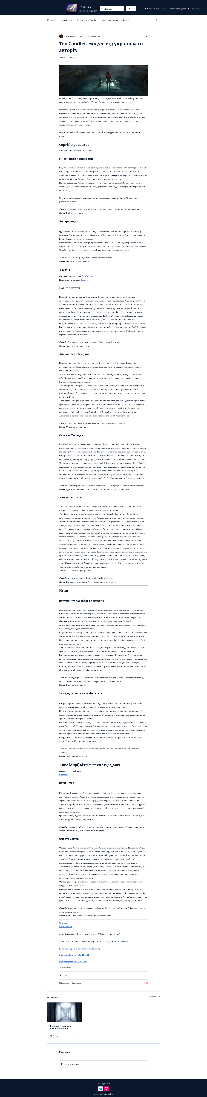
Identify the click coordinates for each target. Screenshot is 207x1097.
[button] (157, 20)
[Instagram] (106, 1088)
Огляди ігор (66, 20)
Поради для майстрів (86, 20)
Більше (126, 20)
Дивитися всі (155, 996)
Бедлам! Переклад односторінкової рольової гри (60, 1027)
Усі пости (51, 20)
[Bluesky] (100, 1088)
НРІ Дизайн (85, 7)
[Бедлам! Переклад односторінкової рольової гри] (64, 1012)
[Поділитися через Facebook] (60, 975)
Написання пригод (109, 20)
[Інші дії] (146, 36)
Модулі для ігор (65, 967)
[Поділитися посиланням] (66, 975)
